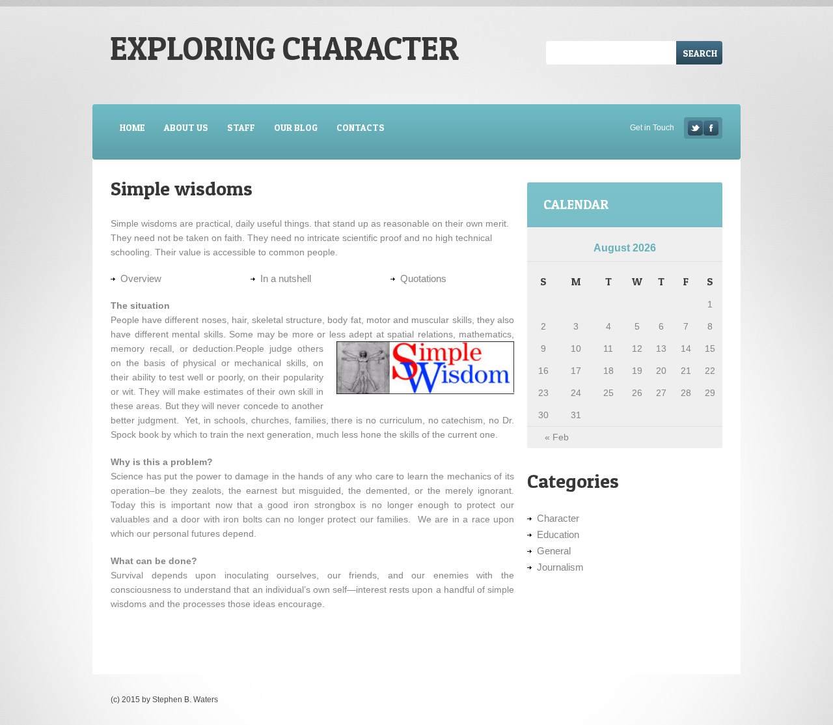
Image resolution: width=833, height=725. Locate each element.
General (554, 550)
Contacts (360, 127)
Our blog (296, 127)
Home (132, 127)
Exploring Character (284, 48)
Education (558, 534)
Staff (241, 127)
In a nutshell (285, 278)
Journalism (560, 567)
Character (558, 518)
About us (186, 127)
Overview (140, 278)
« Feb (557, 437)
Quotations (423, 278)
